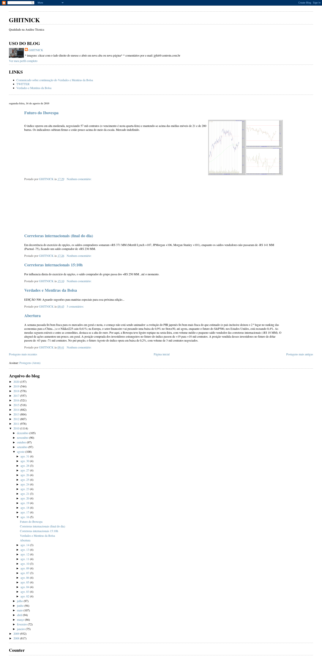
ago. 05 (25, 582)
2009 (16, 633)
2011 (16, 424)
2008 (16, 638)
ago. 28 (25, 466)
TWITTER (23, 84)
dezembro (23, 433)
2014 (16, 410)
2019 (16, 386)
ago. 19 (25, 503)
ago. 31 (25, 456)
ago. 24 (25, 484)
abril (20, 615)
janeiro (21, 629)
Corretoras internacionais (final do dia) (58, 236)
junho (20, 605)
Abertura (32, 315)
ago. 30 (25, 461)
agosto (21, 452)
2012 (16, 419)
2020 (16, 382)
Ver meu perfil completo (23, 61)
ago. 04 (25, 587)
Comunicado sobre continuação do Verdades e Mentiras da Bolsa (54, 80)
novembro (23, 438)
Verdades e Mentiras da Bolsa (33, 88)
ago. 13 (25, 549)
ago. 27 (25, 470)
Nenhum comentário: (79, 179)
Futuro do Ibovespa (41, 113)
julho (20, 601)
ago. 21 (25, 494)
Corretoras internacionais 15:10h (53, 265)
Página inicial (162, 354)
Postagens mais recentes (23, 354)
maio (20, 610)
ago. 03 (25, 591)
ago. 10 (25, 563)
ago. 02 (25, 596)
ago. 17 (25, 512)
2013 (16, 414)
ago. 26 (25, 475)
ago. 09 (25, 568)
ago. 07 (25, 573)
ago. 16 (25, 517)
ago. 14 (25, 545)
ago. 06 (25, 577)
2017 (16, 396)
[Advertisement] (52, 7)
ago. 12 (25, 554)
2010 (16, 428)
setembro (22, 447)
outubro (22, 442)
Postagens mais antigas (299, 354)
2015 (16, 405)
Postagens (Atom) (29, 363)
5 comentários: (76, 306)
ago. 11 (25, 559)
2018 (16, 391)
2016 (16, 400)
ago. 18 (25, 508)
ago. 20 (25, 498)
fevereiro (22, 624)
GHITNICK (24, 19)
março (21, 619)
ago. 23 (25, 489)
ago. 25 (25, 480)
